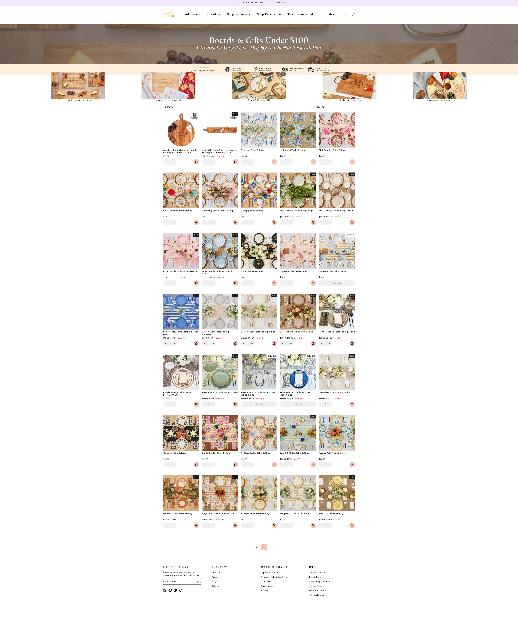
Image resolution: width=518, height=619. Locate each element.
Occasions (214, 14)
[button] (345, 14)
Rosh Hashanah (193, 14)
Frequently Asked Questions (273, 577)
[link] (78, 87)
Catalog (215, 586)
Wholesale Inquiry (317, 590)
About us (216, 572)
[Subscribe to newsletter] (199, 581)
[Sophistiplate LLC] (170, 14)
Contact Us (265, 581)
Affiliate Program (316, 586)
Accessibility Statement (319, 581)
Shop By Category (239, 14)
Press (214, 577)
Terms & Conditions (318, 572)
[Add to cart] (196, 162)
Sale (332, 14)
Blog (214, 581)
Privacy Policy (315, 577)
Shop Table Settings (270, 14)
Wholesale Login (317, 595)
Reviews (264, 590)
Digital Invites (266, 586)
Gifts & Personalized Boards (305, 14)
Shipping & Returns (269, 572)
